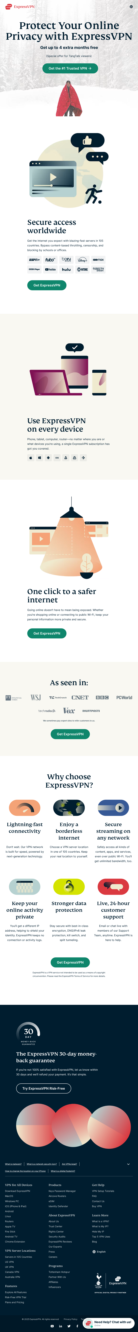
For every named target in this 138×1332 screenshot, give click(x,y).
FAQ (94, 1196)
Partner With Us (57, 1277)
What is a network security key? (42, 1164)
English (101, 1251)
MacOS (9, 1196)
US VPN (9, 1261)
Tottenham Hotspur (59, 1271)
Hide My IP (98, 1231)
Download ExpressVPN (17, 1191)
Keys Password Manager (62, 1191)
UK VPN (9, 1266)
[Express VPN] (19, 7)
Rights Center (56, 1231)
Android (9, 1211)
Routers (9, 1221)
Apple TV (10, 1226)
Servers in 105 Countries (18, 1256)
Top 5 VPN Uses (101, 1236)
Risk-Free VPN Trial (15, 1297)
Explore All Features (16, 1292)
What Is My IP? (100, 1226)
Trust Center (55, 1226)
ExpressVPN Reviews (60, 1241)
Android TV (11, 1236)
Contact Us (98, 1201)
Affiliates (53, 1282)
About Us (54, 1221)
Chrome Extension (15, 1241)
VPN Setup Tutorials (103, 1191)
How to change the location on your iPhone (25, 1171)
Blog (94, 1241)
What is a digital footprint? (63, 1171)
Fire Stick (10, 1231)
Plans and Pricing (14, 1302)
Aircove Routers (57, 1196)
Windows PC (12, 1201)
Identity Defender (58, 1206)
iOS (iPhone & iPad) (15, 1206)
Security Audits (57, 1236)
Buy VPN (97, 1206)
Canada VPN (12, 1271)
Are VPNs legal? (69, 1164)
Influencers (55, 1287)
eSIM (51, 1201)
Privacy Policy (70, 1319)
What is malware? (13, 1164)
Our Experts (55, 1246)
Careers (53, 1256)
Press (52, 1251)
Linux (8, 1216)
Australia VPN (12, 1277)
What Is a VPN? (100, 1221)
